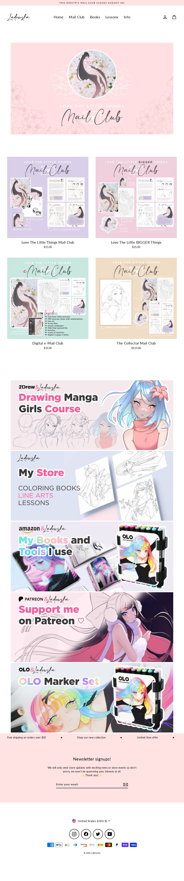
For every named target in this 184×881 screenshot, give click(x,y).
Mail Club (77, 17)
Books (95, 17)
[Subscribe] (125, 784)
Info (127, 17)
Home (59, 17)
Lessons (111, 17)
